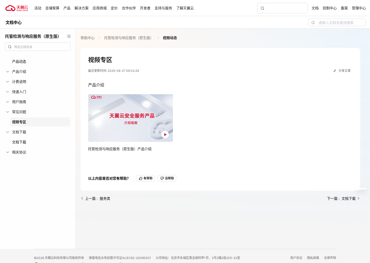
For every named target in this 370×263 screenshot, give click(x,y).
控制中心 (330, 8)
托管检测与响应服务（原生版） (129, 38)
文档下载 (19, 142)
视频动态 (169, 38)
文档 (315, 8)
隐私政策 (313, 258)
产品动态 (19, 61)
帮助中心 (88, 38)
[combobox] (37, 46)
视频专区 (19, 122)
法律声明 (330, 258)
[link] (88, 38)
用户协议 (296, 258)
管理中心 (359, 8)
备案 (344, 8)
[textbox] (40, 47)
